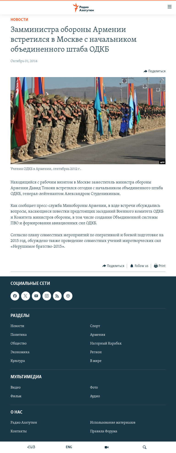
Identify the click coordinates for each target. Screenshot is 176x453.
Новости (19, 20)
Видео (16, 387)
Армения (97, 335)
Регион (96, 352)
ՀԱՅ (31, 447)
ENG (69, 447)
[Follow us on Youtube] (36, 296)
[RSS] (57, 296)
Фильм (16, 396)
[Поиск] (144, 447)
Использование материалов (112, 423)
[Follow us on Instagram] (46, 296)
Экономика (20, 352)
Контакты (19, 431)
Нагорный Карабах (105, 343)
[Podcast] (67, 296)
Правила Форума (103, 431)
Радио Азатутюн (24, 423)
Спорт (95, 326)
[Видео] (106, 447)
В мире (96, 361)
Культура (18, 361)
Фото (94, 387)
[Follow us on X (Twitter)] (25, 296)
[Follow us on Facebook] (15, 296)
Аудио (95, 396)
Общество (19, 343)
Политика (19, 335)
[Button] (155, 71)
